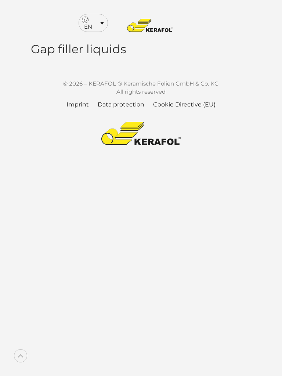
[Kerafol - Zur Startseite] (150, 25)
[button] (93, 23)
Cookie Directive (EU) (184, 104)
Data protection (121, 104)
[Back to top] (20, 355)
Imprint (77, 104)
